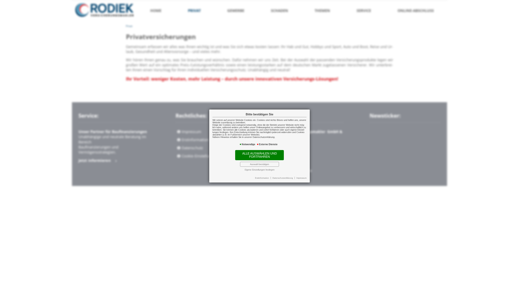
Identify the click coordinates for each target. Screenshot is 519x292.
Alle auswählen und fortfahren (259, 155)
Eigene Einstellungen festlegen (260, 170)
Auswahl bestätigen (259, 164)
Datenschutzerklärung (282, 178)
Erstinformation (262, 178)
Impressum (301, 178)
